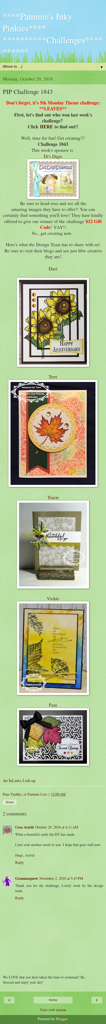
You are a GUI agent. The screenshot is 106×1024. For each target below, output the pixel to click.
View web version (53, 1009)
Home (53, 1000)
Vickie (53, 598)
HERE (46, 126)
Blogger (61, 1018)
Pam (53, 705)
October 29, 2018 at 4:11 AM (56, 827)
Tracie (53, 497)
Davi (53, 268)
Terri (53, 376)
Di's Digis (53, 156)
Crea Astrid (24, 827)
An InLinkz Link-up (19, 780)
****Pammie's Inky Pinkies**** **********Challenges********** (53, 34)
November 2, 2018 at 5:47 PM (61, 878)
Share (9, 802)
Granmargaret (26, 878)
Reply (19, 862)
